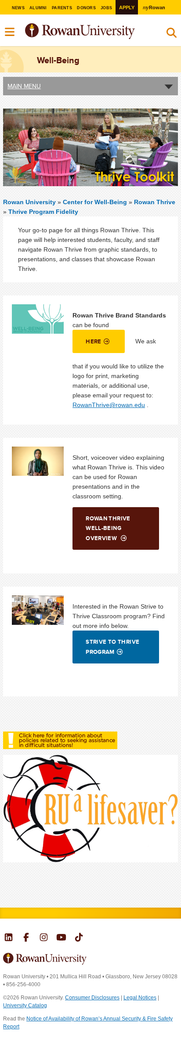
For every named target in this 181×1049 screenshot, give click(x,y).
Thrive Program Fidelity (43, 211)
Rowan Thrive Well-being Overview (108, 528)
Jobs (106, 8)
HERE (93, 341)
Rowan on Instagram (43, 938)
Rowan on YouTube (61, 938)
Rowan (154, 7)
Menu (10, 32)
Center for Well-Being (96, 201)
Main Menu (24, 86)
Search (172, 35)
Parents (62, 8)
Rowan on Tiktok (78, 938)
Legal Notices (139, 998)
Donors (86, 8)
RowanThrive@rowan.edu (108, 404)
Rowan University (102, 31)
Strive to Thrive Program (112, 647)
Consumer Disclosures (92, 998)
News (18, 8)
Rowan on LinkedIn (8, 938)
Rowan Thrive (154, 201)
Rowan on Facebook (26, 938)
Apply (126, 7)
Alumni (38, 8)
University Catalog (25, 1005)
